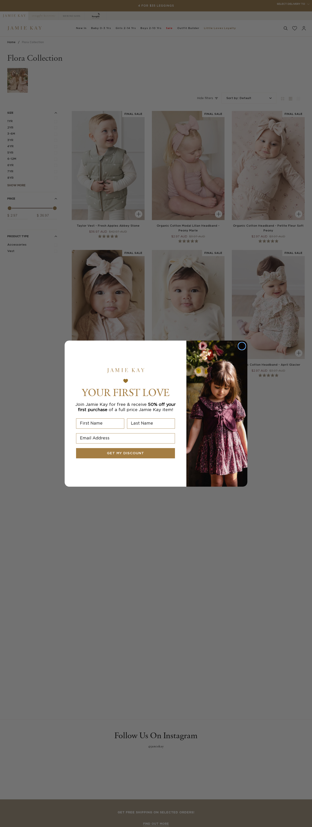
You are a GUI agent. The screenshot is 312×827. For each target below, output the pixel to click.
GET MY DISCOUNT (125, 453)
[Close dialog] (242, 346)
